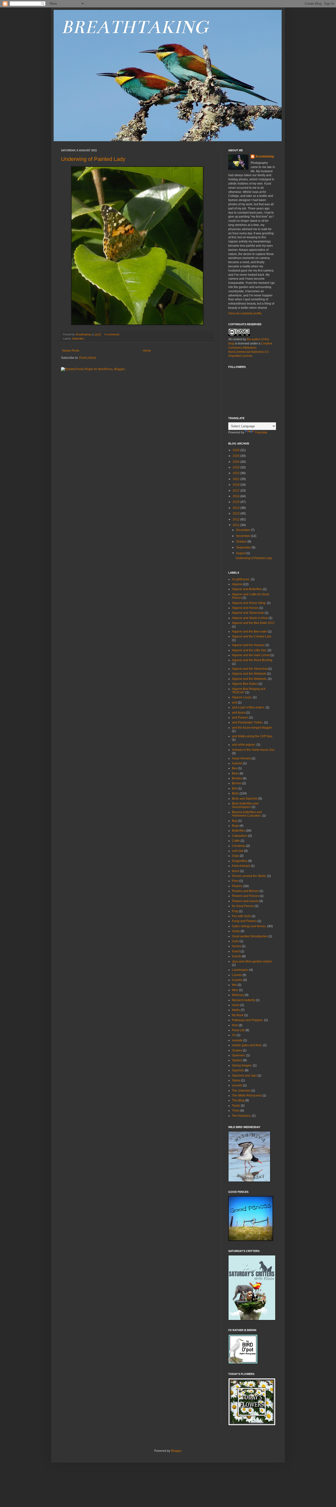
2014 (236, 508)
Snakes (237, 1050)
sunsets (237, 1085)
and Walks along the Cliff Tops (252, 736)
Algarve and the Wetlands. (249, 679)
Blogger (176, 1451)
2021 (236, 479)
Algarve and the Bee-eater (249, 631)
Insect (236, 951)
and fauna (238, 712)
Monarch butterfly (243, 1000)
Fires (235, 881)
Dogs (235, 855)
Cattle (236, 840)
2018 (236, 484)
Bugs (235, 825)
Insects (236, 956)
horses (236, 946)
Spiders (237, 1060)
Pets (235, 1025)
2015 (236, 502)
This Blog (238, 1100)
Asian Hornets (241, 758)
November (243, 536)
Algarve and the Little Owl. (249, 650)
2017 (236, 490)
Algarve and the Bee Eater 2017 (253, 623)
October (241, 541)
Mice (235, 990)
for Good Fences (243, 906)
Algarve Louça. (242, 697)
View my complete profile (245, 313)
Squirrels (238, 1070)
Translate (261, 432)
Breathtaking (265, 156)
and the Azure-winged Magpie (252, 727)
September (244, 547)
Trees (236, 1110)
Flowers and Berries (245, 891)
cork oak (237, 851)
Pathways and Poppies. (247, 1020)
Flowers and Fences (245, 896)
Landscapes (240, 970)
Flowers (237, 886)
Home (147, 350)
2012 (236, 519)
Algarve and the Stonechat (249, 668)
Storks (236, 1080)
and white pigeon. (244, 744)
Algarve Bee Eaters (245, 683)
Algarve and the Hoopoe (248, 645)
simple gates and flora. (247, 1045)
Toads (236, 1105)
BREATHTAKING (134, 27)
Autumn (237, 763)
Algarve (237, 584)
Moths (236, 1010)
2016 (236, 496)
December (243, 530)
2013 (236, 513)
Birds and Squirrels (245, 798)
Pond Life (238, 1030)
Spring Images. (242, 1065)
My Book (238, 1015)
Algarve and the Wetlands (249, 673)
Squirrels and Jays (244, 1075)
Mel (234, 985)
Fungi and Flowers (244, 921)
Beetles (237, 778)
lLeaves (237, 980)
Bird (234, 788)
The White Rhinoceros (247, 1095)
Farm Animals (241, 866)
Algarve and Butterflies (247, 589)
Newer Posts (70, 350)
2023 (236, 467)
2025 (236, 456)
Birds (235, 793)
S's (234, 1035)
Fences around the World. (249, 876)
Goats (236, 931)
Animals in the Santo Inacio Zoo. (253, 750)
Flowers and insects (245, 901)
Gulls (235, 941)
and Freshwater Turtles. (247, 722)
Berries (237, 783)
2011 (236, 525)
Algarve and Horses (245, 608)
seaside (237, 1040)
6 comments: (113, 334)
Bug (234, 820)
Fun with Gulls (241, 916)
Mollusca (238, 995)
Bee (234, 768)
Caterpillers (239, 836)
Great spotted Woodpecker (250, 936)
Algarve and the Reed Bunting (252, 660)
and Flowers (240, 717)
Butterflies (78, 338)
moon (236, 1005)
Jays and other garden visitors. (252, 961)
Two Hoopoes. (241, 1115)
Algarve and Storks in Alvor (250, 618)
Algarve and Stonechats (248, 613)
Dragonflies (239, 861)
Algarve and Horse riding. (249, 603)
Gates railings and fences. (249, 926)
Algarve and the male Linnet (251, 655)
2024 (236, 461)
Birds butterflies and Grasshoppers (245, 805)
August (241, 553)
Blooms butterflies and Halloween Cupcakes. (247, 813)
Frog (235, 911)
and (234, 702)
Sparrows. (238, 1055)
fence (235, 871)
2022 (236, 473)
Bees (235, 773)
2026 (236, 450)
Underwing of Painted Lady (93, 159)
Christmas (238, 846)
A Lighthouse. (241, 579)
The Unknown (241, 1090)
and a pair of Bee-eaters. (248, 707)
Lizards (237, 975)
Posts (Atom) (87, 358)
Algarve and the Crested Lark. (252, 636)
